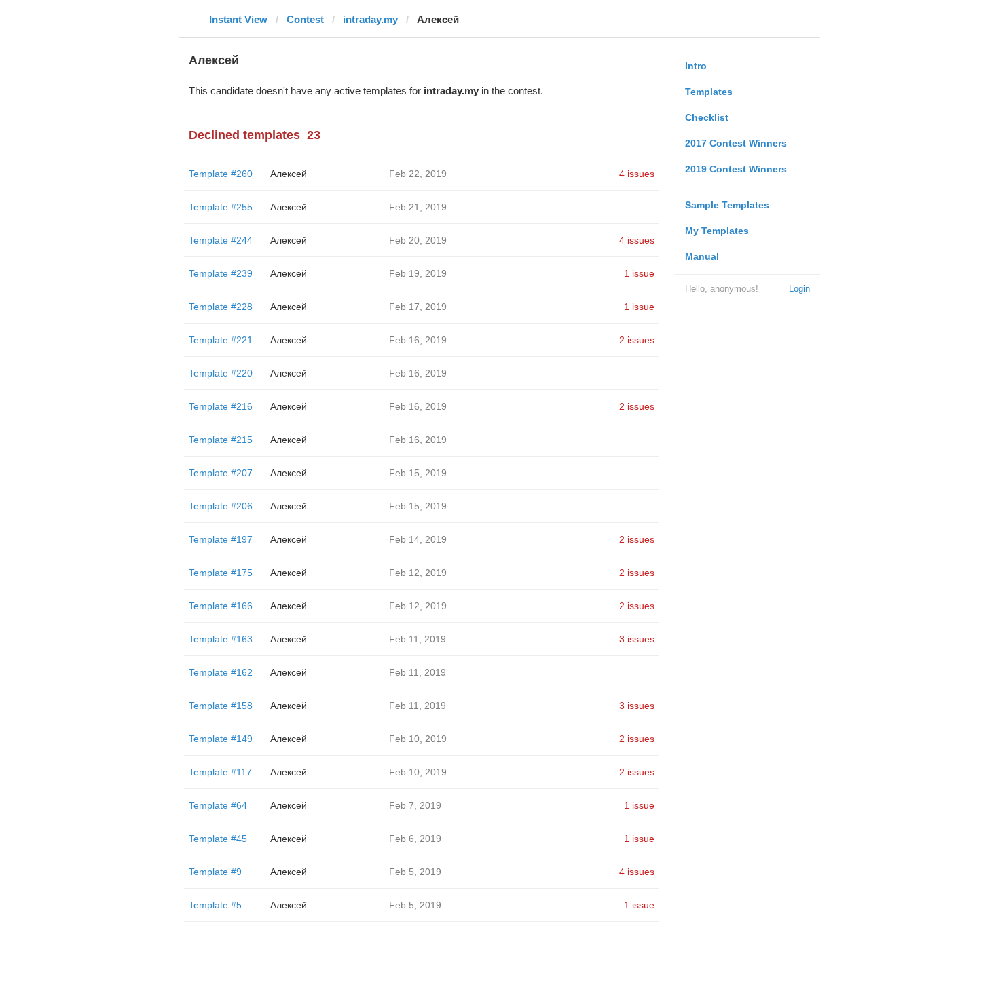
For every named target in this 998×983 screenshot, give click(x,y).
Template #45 (218, 838)
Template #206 (221, 506)
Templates (709, 91)
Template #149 (221, 738)
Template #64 (218, 805)
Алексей (288, 173)
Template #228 (221, 306)
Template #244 (221, 240)
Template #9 (215, 871)
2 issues (636, 339)
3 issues (636, 639)
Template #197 (221, 539)
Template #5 (215, 905)
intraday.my (370, 19)
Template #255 (221, 206)
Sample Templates (727, 204)
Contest (305, 19)
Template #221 (221, 339)
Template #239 (221, 273)
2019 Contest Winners (736, 168)
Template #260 (221, 173)
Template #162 (221, 672)
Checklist (706, 117)
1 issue (639, 273)
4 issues (636, 173)
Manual (702, 256)
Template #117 (220, 772)
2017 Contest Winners (736, 143)
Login (799, 289)
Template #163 (221, 639)
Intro (696, 65)
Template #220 (221, 373)
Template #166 (221, 605)
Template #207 (221, 472)
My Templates (717, 230)
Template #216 (221, 406)
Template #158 (221, 705)
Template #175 (221, 572)
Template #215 (221, 439)
